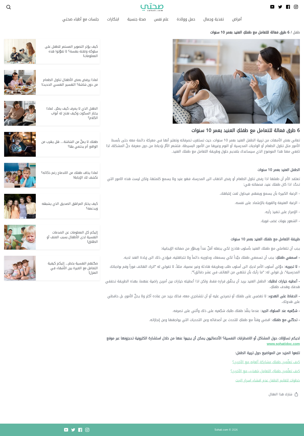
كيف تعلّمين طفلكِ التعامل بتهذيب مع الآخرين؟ (265, 371)
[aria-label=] (8, 7)
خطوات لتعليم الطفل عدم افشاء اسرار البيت (268, 380)
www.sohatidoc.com (283, 343)
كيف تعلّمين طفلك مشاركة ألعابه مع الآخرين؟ (266, 362)
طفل (296, 32)
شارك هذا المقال (280, 394)
